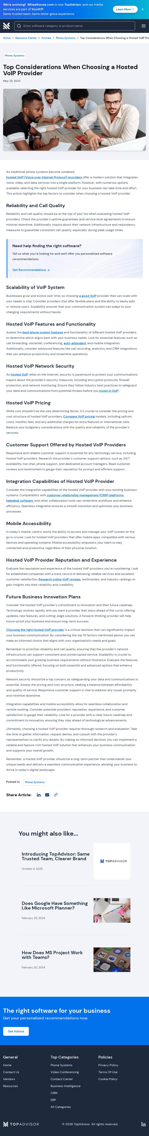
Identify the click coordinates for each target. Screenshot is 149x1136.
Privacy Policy (108, 1065)
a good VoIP (87, 296)
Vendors (9, 1079)
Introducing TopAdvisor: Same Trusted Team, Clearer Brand (56, 856)
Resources (10, 1086)
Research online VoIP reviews (60, 579)
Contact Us (11, 1072)
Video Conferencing (65, 1072)
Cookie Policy (108, 1079)
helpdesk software (19, 501)
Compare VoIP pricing (79, 416)
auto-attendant (75, 343)
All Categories (61, 1107)
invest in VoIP (108, 391)
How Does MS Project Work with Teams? (52, 955)
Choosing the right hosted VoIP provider (35, 630)
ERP (53, 1100)
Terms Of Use (108, 1072)
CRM (54, 1093)
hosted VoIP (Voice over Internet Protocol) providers (44, 177)
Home (7, 1065)
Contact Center (62, 1079)
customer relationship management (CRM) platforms (85, 495)
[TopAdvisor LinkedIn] (143, 1124)
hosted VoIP (19, 374)
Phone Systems (14, 55)
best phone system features (43, 332)
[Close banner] (142, 9)
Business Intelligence (66, 1086)
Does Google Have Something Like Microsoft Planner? (55, 905)
